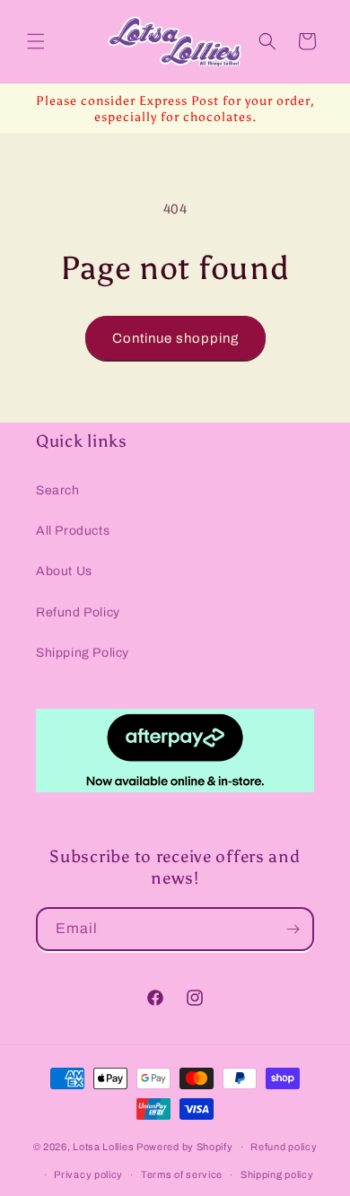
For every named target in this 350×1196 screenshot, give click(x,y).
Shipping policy (277, 1174)
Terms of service (182, 1174)
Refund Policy (78, 612)
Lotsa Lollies (103, 1146)
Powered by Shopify (184, 1146)
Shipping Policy (82, 652)
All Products (72, 530)
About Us (64, 571)
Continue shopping (175, 338)
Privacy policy (88, 1174)
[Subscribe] (292, 929)
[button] (36, 41)
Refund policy (283, 1146)
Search (58, 490)
